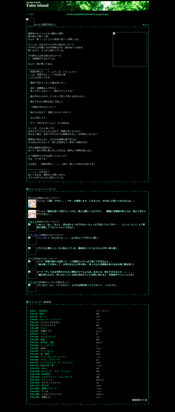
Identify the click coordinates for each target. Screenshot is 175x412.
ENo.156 (34, 325)
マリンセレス (47, 351)
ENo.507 (34, 351)
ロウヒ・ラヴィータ (50, 359)
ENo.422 (34, 342)
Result (89, 14)
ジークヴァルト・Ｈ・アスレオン (56, 362)
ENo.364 (34, 337)
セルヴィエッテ (48, 337)
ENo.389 (34, 339)
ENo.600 (34, 357)
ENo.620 (34, 359)
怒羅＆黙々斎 (47, 365)
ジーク (31, 258)
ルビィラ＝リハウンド (50, 319)
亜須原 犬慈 (47, 342)
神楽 (41, 314)
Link (105, 14)
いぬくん (32, 221)
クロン (43, 328)
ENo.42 (33, 316)
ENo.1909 (34, 394)
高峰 (42, 339)
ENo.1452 (34, 377)
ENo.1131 (34, 368)
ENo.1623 (34, 382)
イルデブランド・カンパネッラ (57, 377)
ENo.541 (34, 354)
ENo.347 (34, 331)
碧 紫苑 (44, 354)
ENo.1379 (34, 374)
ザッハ (145, 25)
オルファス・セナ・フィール (55, 371)
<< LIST (30, 14)
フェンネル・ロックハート (53, 357)
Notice (70, 14)
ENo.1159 (34, 371)
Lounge (97, 14)
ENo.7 (33, 311)
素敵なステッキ (49, 388)
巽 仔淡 (45, 385)
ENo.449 (34, 345)
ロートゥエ (47, 380)
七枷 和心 (43, 311)
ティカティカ (47, 345)
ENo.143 (34, 322)
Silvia (43, 368)
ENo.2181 (34, 397)
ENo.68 (33, 319)
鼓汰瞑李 (46, 374)
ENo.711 (34, 362)
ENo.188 (34, 328)
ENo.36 (33, 314)
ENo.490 (34, 348)
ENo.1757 (34, 385)
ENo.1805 (34, 388)
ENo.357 (34, 334)
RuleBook (79, 14)
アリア (43, 334)
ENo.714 (34, 365)
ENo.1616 (34, 380)
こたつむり (33, 282)
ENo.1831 (34, 391)
